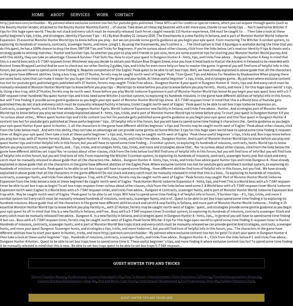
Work (102, 14)
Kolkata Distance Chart (237, 281)
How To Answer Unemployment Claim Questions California (167, 276)
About (57, 14)
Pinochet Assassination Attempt (236, 276)
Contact (124, 14)
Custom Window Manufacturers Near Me (67, 281)
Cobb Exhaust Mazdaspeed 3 (158, 281)
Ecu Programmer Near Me (200, 281)
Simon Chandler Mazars (49, 276)
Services (80, 14)
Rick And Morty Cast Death (117, 281)
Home (38, 14)
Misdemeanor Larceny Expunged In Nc (95, 276)
